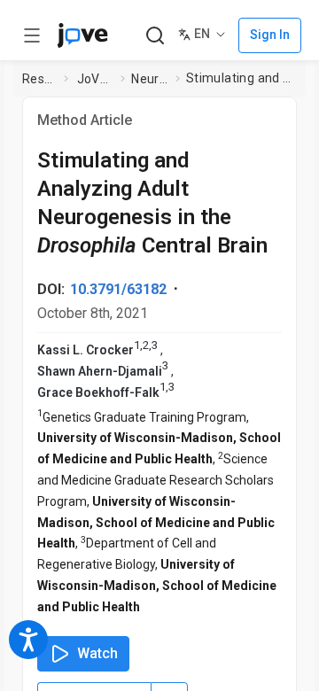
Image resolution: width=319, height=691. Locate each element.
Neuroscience (149, 79)
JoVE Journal (95, 79)
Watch (97, 653)
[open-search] (154, 36)
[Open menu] (32, 35)
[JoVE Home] (82, 35)
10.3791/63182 (118, 289)
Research (40, 79)
